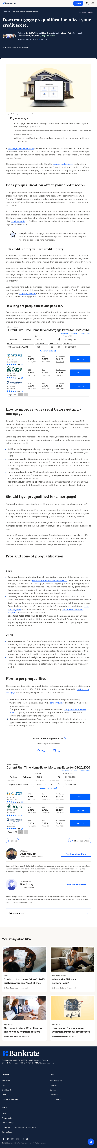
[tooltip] (65, 738)
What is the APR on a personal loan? (64, 981)
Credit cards (6, 1090)
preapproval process (63, 164)
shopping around (27, 293)
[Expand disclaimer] (93, 47)
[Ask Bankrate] (91, 1141)
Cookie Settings (8, 1123)
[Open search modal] (87, 3)
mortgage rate (18, 221)
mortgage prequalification (21, 148)
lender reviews (57, 702)
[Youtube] (22, 1139)
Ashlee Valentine (61, 1037)
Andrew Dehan (12, 1037)
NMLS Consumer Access (38, 1060)
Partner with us (55, 1099)
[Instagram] (12, 1139)
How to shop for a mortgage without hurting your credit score (71, 1030)
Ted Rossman (12, 988)
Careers (53, 1090)
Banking (5, 1085)
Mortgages (6, 11)
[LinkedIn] (17, 1139)
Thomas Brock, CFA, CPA (28, 36)
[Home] (10, 3)
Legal (4, 1113)
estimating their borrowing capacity (49, 580)
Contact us (54, 1094)
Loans (4, 1094)
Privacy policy (7, 1118)
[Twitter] (8, 1139)
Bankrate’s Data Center (11, 1099)
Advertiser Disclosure (86, 12)
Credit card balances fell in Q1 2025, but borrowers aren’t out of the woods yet (24, 983)
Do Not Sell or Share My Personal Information (19, 1127)
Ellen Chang (47, 33)
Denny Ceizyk (60, 988)
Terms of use (7, 1132)
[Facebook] (3, 1139)
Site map (53, 1085)
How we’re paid (56, 1080)
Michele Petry (67, 33)
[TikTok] (27, 1139)
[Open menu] (92, 3)
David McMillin (32, 33)
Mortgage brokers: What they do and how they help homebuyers (23, 1030)
